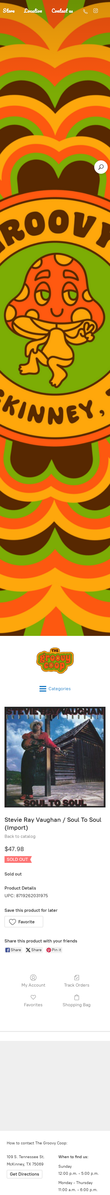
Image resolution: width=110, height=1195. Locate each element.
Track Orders (76, 985)
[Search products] (101, 167)
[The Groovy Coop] (55, 660)
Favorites (33, 1004)
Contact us (62, 11)
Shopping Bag (77, 1004)
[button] (24, 921)
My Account (33, 985)
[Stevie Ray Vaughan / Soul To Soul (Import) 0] (55, 757)
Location (33, 11)
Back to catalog (20, 836)
